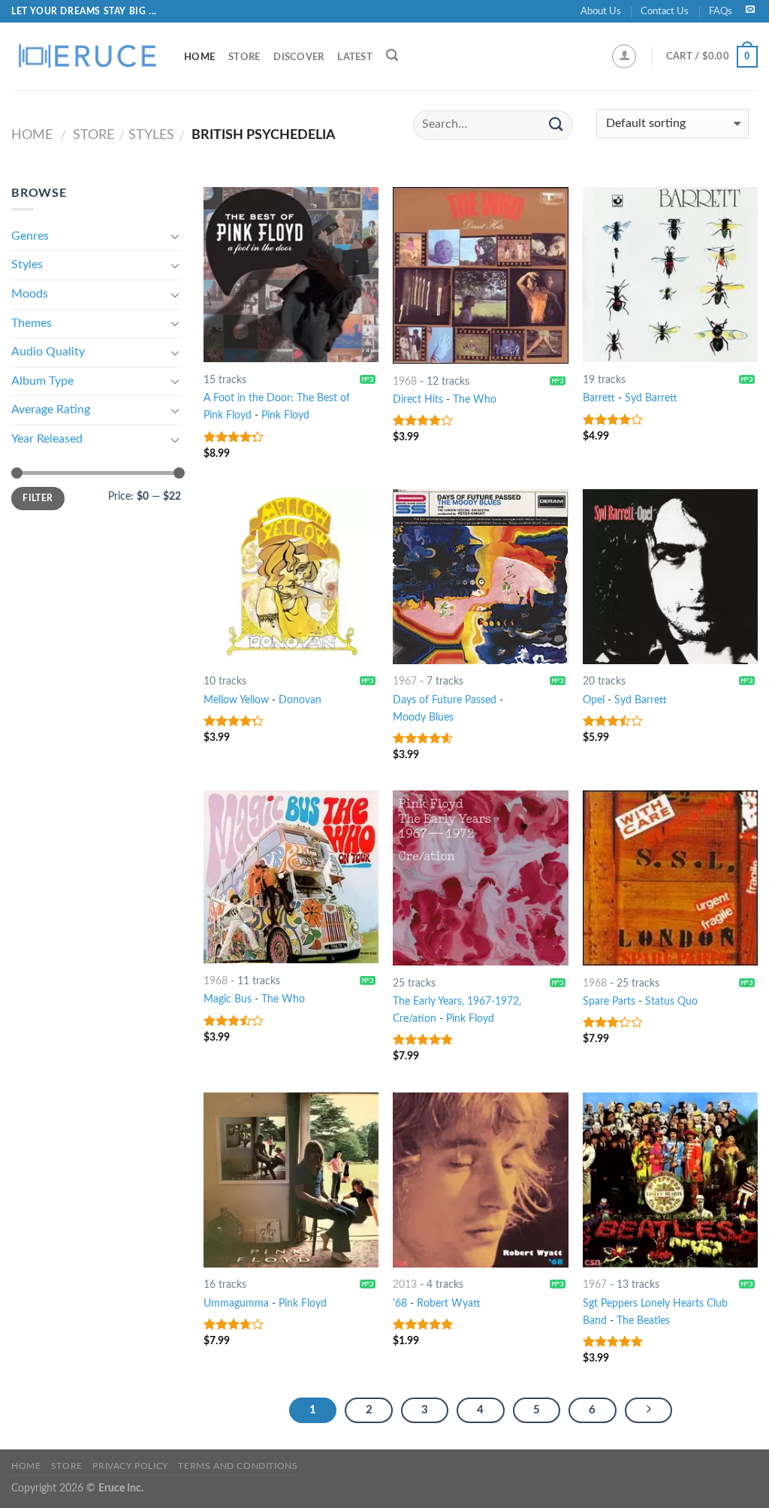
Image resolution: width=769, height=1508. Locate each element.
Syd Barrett (651, 397)
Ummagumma (236, 1303)
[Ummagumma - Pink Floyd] (291, 1180)
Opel (594, 700)
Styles (151, 135)
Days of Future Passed (444, 700)
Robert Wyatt (449, 1303)
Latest (354, 57)
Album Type (42, 381)
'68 (400, 1303)
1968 (405, 381)
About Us (601, 11)
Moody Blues (423, 717)
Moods (29, 294)
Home (199, 57)
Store (244, 57)
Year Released (47, 439)
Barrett (599, 397)
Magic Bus (228, 999)
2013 (405, 1284)
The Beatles (643, 1320)
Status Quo (671, 1001)
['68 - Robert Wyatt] (480, 1180)
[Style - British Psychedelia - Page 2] (649, 1410)
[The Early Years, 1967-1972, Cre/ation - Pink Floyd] (480, 878)
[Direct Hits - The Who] (480, 275)
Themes (31, 323)
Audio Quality (48, 352)
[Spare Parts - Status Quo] (670, 878)
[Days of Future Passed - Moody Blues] (480, 576)
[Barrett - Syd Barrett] (670, 274)
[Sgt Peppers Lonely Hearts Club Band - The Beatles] (670, 1180)
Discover (298, 57)
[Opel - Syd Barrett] (670, 576)
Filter (38, 498)
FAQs (720, 11)
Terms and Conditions (237, 1465)
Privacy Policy (130, 1465)
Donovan (300, 700)
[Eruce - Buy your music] (86, 56)
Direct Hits (418, 399)
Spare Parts (609, 1001)
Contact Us (665, 11)
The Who (474, 399)
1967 (405, 681)
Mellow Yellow (236, 700)
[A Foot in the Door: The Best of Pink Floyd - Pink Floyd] (291, 274)
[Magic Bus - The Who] (291, 876)
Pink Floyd (285, 415)
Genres (30, 236)
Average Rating (50, 409)
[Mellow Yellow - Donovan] (291, 576)
